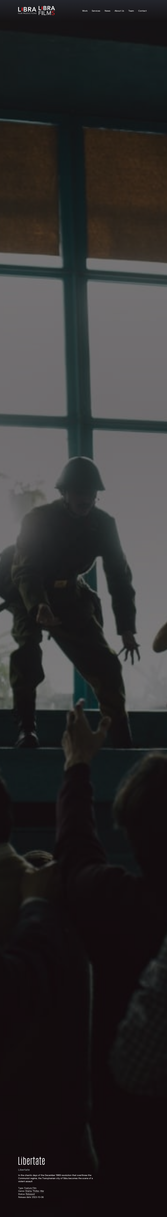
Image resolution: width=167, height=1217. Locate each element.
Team (131, 11)
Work (84, 11)
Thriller (36, 1191)
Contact (142, 11)
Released (30, 1194)
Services (96, 11)
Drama (28, 1191)
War (42, 1191)
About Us (119, 11)
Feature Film (30, 1188)
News (107, 11)
